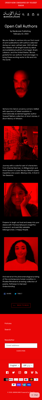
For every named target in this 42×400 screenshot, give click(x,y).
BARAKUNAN (17, 392)
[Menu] (38, 14)
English (13, 366)
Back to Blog (23, 305)
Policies (8, 323)
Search (8, 330)
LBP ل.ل (26, 366)
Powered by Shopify (28, 392)
